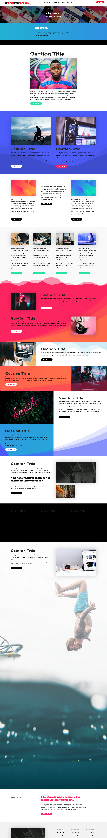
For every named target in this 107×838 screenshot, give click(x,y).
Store (63, 2)
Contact (69, 2)
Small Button (16, 273)
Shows (46, 2)
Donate (100, 2)
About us (55, 2)
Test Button (36, 103)
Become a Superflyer (53, 42)
